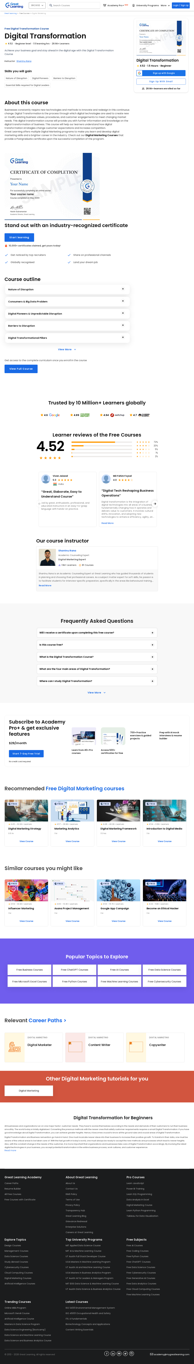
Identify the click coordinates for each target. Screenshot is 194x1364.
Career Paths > (47, 1020)
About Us (70, 1183)
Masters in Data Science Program (22, 1324)
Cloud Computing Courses (19, 1272)
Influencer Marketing (21, 908)
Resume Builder (13, 1188)
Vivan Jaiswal (60, 475)
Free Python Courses (137, 1256)
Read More (45, 585)
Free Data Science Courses (141, 1267)
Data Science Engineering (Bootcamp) (25, 1329)
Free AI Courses (135, 1245)
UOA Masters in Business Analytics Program (88, 1272)
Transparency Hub (75, 1210)
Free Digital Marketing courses (85, 788)
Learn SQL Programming (139, 1194)
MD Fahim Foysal (122, 475)
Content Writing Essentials (79, 1329)
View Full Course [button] (21, 369)
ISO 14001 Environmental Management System (90, 1307)
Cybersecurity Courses (17, 1267)
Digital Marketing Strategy (24, 828)
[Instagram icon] (131, 1353)
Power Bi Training (135, 1188)
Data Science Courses (16, 1256)
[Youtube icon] (119, 1353)
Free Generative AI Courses (141, 1278)
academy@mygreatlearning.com (171, 1354)
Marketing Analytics (66, 828)
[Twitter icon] (125, 1353)
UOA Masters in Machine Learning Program (88, 1261)
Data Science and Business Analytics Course (28, 1340)
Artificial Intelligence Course (19, 1318)
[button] (161, 38)
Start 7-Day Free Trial (26, 753)
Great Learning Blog (76, 1215)
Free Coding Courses (138, 1250)
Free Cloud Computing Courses (143, 1289)
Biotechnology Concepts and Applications (88, 1324)
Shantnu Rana (24, 61)
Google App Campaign (114, 908)
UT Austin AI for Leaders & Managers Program (89, 1278)
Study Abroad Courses (16, 1261)
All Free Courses (13, 1194)
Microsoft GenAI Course (17, 1313)
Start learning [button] (19, 237)
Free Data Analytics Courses (141, 1283)
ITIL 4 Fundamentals (76, 1318)
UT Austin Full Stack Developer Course (85, 1256)
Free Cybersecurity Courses (141, 1272)
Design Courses (13, 1245)
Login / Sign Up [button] (181, 5)
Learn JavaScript (135, 1183)
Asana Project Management (71, 908)
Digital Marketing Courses (18, 1278)
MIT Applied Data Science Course (83, 1245)
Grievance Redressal (76, 1221)
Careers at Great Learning (79, 1232)
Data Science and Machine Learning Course (28, 1335)
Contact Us (72, 1188)
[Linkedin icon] (112, 1353)
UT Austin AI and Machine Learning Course (88, 1267)
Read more (10, 1150)
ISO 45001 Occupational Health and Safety (88, 1313)
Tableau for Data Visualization (142, 1215)
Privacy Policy (73, 1205)
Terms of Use (73, 1199)
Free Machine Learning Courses (143, 1294)
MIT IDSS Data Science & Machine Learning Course (92, 1283)
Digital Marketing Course (139, 1205)
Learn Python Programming (141, 1210)
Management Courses (16, 1250)
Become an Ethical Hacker (163, 908)
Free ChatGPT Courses (139, 1261)
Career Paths (11, 1183)
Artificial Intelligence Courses (20, 1283)
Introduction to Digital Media (164, 828)
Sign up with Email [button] (161, 81)
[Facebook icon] (106, 1353)
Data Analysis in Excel (138, 1199)
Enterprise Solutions (76, 1226)
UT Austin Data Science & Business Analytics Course (93, 1289)
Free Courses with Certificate (20, 1199)
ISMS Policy (71, 1194)
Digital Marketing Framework (118, 828)
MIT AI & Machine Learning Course (83, 1250)
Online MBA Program (15, 1307)
